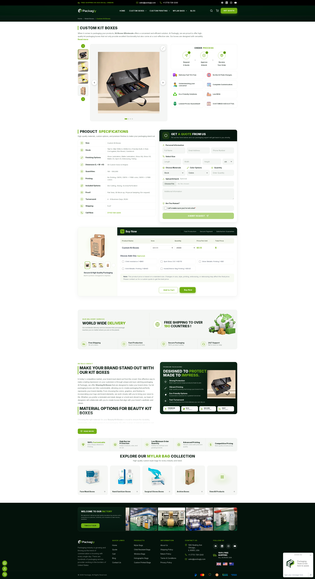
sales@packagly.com (196, 559)
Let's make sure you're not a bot (182, 208)
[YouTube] (235, 2)
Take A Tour (90, 525)
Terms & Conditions (168, 558)
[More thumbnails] (83, 99)
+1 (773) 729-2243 (196, 555)
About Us (164, 545)
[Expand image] (163, 48)
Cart (114, 554)
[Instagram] (231, 2)
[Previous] (81, 265)
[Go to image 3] (130, 118)
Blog (192, 11)
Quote (114, 550)
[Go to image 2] (128, 118)
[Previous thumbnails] (83, 46)
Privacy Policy (166, 562)
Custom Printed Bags (142, 562)
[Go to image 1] (126, 118)
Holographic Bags (141, 558)
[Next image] (163, 82)
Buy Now (188, 290)
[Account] (4, 568)
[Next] (113, 265)
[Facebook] (222, 2)
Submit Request (196, 216)
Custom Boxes (136, 11)
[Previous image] (94, 82)
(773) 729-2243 (114, 213)
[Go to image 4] (132, 118)
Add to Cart (168, 290)
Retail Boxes (89, 19)
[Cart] (217, 10)
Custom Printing (159, 11)
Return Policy (165, 554)
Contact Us (116, 562)
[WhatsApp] (4, 562)
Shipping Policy (166, 550)
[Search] (211, 10)
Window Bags (139, 554)
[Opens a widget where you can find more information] (298, 565)
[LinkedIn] (226, 2)
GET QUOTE (229, 11)
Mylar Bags (179, 11)
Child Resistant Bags (142, 550)
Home (122, 11)
